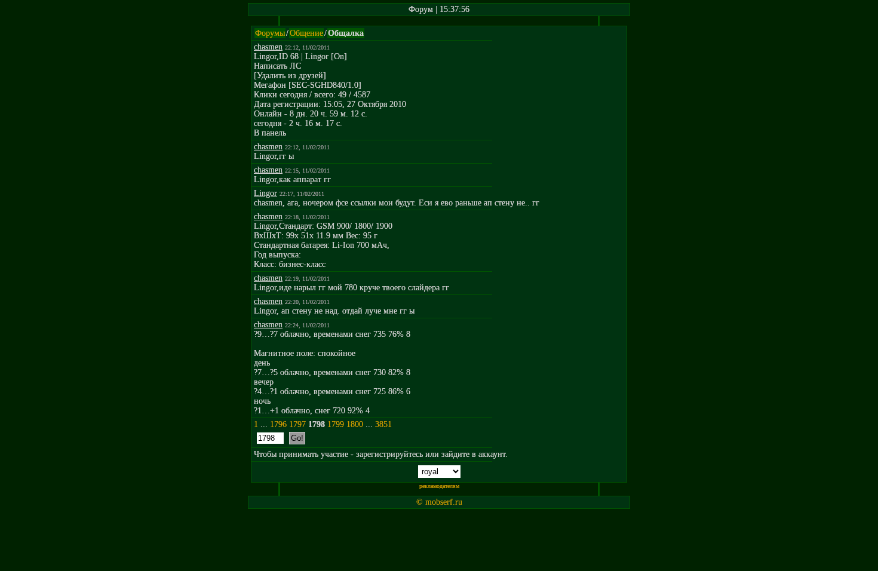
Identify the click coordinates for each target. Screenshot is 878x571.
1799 (335, 424)
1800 (354, 424)
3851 (383, 424)
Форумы (270, 33)
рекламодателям (439, 486)
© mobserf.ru (439, 502)
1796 (278, 424)
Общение (306, 33)
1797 (297, 424)
